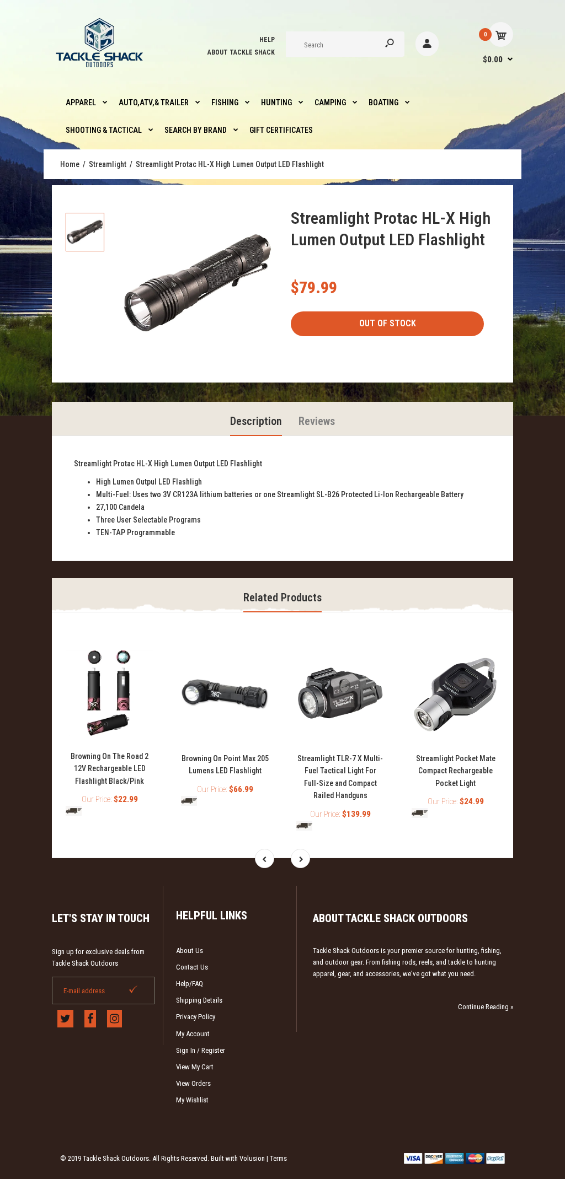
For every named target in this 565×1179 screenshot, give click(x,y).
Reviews (317, 421)
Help (267, 40)
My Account (193, 1034)
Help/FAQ (189, 983)
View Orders (193, 1083)
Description (256, 421)
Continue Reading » (485, 1007)
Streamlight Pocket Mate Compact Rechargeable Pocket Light (455, 771)
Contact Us (192, 967)
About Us (189, 950)
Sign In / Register (200, 1050)
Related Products (282, 597)
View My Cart (195, 1067)
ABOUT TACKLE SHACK (241, 52)
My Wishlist (192, 1100)
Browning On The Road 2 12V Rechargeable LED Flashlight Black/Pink (109, 768)
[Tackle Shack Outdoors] (100, 70)
